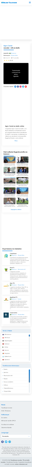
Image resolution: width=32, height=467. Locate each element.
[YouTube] (26, 87)
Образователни (8, 388)
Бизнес (5, 369)
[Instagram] (20, 87)
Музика (5, 378)
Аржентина (8, 356)
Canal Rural (13, 253)
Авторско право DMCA (8, 420)
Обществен (7, 391)
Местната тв (8, 375)
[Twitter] (6, 442)
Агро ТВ (12, 283)
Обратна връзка (6, 427)
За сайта (4, 417)
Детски (6, 372)
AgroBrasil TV (13, 297)
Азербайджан (8, 340)
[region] (16, 347)
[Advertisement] (16, 22)
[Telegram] (23, 87)
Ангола (7, 350)
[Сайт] (15, 87)
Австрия (7, 337)
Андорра (7, 353)
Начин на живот (8, 382)
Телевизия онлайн (6, 407)
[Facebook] (18, 87)
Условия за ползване (7, 424)
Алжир (6, 347)
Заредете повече (16, 209)
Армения (7, 359)
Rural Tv (12, 267)
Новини (6, 385)
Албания (7, 344)
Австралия (8, 334)
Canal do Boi (13, 312)
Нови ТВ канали (6, 410)
